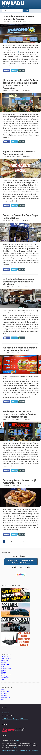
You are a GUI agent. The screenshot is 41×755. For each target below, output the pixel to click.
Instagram (16, 719)
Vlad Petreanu (5, 678)
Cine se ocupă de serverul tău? (20, 729)
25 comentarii (26, 21)
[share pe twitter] (14, 70)
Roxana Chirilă (5, 697)
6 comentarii (26, 286)
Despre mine (5, 712)
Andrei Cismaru (6, 659)
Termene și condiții (7, 750)
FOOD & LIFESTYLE (15, 21)
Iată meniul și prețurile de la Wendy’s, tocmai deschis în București (20, 349)
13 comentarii (26, 156)
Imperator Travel (6, 668)
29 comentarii (26, 90)
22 (19, 542)
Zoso (2, 679)
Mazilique (4, 695)
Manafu (3, 670)
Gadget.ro (4, 662)
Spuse (3, 699)
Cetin (3, 689)
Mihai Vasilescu (6, 674)
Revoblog (4, 676)
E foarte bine (5, 691)
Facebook (9, 719)
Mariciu (3, 672)
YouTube (4, 719)
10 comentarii (26, 485)
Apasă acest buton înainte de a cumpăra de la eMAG (21, 561)
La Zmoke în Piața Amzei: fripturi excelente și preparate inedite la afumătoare (18, 282)
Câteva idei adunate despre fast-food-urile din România (18, 17)
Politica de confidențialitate (20, 750)
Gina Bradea (5, 664)
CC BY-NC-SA (13, 747)
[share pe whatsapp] (21, 70)
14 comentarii (27, 220)
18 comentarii (26, 353)
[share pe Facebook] (6, 70)
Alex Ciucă (4, 657)
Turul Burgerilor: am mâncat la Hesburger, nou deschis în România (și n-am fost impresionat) (19, 414)
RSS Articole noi (24, 719)
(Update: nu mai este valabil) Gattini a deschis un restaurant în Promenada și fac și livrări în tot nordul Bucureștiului (20, 84)
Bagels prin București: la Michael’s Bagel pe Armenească (19, 153)
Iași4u (3, 666)
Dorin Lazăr (4, 660)
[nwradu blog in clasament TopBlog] (21, 574)
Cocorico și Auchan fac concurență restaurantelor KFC (19, 481)
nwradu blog (18, 740)
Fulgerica (4, 693)
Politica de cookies (33, 750)
